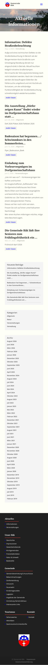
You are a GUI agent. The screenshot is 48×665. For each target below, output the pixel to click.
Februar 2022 (12, 416)
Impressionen (11, 544)
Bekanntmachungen (13, 577)
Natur (9, 319)
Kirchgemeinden (12, 550)
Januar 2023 (11, 406)
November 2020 (13, 451)
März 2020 (11, 468)
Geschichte (10, 540)
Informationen (11, 524)
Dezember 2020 (13, 447)
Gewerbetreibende (13, 547)
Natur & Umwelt (12, 557)
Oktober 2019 (12, 481)
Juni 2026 (10, 345)
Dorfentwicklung (12, 580)
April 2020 (11, 464)
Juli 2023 (10, 403)
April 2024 (11, 393)
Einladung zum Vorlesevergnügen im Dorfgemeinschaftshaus (20, 166)
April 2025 (11, 372)
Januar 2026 (11, 355)
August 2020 (12, 458)
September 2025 (13, 365)
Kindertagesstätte (13, 591)
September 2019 (13, 485)
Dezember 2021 (13, 420)
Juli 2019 (10, 492)
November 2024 (13, 375)
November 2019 (13, 478)
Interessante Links (13, 604)
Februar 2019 (12, 499)
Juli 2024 (10, 382)
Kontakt (31, 617)
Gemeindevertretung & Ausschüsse (19, 574)
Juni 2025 (10, 369)
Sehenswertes (11, 617)
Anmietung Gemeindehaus (16, 601)
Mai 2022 (10, 410)
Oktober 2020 (12, 454)
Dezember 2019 (13, 475)
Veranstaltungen (21, 173)
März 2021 (11, 440)
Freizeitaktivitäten (13, 554)
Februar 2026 (12, 351)
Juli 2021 (10, 434)
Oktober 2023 (12, 396)
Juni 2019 (10, 495)
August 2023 (12, 399)
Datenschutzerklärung (24, 662)
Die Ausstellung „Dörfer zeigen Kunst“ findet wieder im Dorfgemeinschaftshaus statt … (22, 111)
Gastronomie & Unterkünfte (16, 624)
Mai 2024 (10, 389)
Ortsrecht (10, 584)
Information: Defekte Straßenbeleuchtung (18, 43)
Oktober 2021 (12, 423)
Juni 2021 (10, 437)
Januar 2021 (11, 444)
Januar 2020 (11, 471)
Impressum (31, 659)
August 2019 (12, 488)
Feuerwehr (10, 587)
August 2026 (12, 341)
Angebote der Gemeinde (15, 597)
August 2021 (12, 430)
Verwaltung (20, 49)
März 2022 (11, 413)
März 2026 (11, 348)
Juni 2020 (10, 461)
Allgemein (20, 120)
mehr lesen (11, 97)
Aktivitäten (10, 621)
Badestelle (10, 561)
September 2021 (13, 427)
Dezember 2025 (13, 358)
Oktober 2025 (12, 362)
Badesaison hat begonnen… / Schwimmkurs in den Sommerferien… (23, 139)
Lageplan (9, 594)
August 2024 (12, 379)
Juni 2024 (10, 386)
